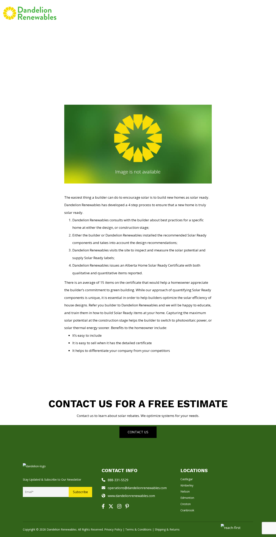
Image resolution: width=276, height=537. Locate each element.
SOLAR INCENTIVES (183, 13)
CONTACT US (253, 13)
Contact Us (138, 432)
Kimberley (186, 485)
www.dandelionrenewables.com (131, 496)
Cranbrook (187, 510)
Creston (185, 504)
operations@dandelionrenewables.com (137, 488)
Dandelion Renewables (62, 529)
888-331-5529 (118, 480)
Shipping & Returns (167, 529)
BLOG (210, 13)
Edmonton (187, 498)
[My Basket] (270, 13)
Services (134, 13)
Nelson (185, 491)
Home (117, 13)
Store (154, 13)
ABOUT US (227, 13)
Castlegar (186, 479)
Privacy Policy (113, 529)
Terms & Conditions (138, 529)
